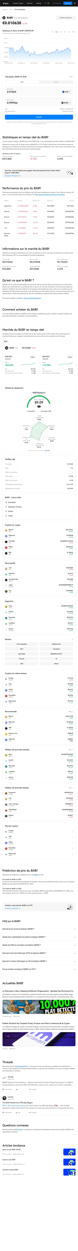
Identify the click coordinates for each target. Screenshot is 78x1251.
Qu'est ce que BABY (8, 1159)
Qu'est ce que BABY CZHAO (11, 1149)
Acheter (39, 117)
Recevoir (56, 82)
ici (46, 313)
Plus (70, 77)
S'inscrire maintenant (66, 17)
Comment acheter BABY (10, 1170)
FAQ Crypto (18, 1129)
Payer (22, 82)
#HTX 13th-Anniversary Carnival (14, 1106)
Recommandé (38, 711)
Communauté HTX (21, 1066)
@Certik (47, 450)
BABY (36, 875)
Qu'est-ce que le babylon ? (32, 298)
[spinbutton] (33, 92)
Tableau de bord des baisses (38, 788)
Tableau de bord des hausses (38, 750)
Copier (32, 357)
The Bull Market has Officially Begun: (17, 1103)
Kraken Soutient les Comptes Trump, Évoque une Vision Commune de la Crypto (36, 1023)
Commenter (8, 1089)
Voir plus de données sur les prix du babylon (50, 194)
